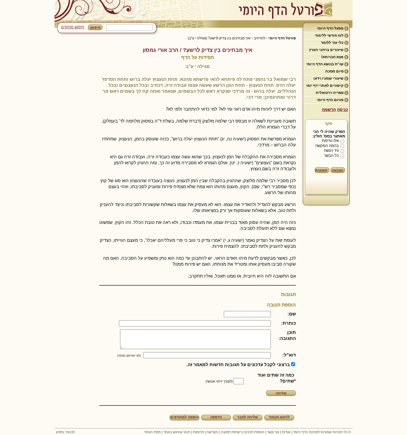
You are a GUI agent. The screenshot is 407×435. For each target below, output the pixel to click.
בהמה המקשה (327, 145)
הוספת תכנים (254, 432)
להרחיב (259, 38)
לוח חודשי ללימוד (329, 35)
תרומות (198, 432)
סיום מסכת (334, 71)
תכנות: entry (65, 432)
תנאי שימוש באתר (176, 432)
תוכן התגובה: (287, 335)
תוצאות (321, 170)
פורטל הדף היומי (282, 38)
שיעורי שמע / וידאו (328, 78)
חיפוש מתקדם (72, 27)
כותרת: (288, 323)
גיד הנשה (331, 150)
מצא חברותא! (332, 57)
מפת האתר (152, 432)
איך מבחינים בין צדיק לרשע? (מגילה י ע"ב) (219, 38)
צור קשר (273, 432)
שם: (292, 313)
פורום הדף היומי (330, 100)
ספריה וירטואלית (330, 93)
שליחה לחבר (247, 417)
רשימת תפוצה (231, 432)
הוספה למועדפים (184, 417)
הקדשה (212, 432)
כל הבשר (331, 155)
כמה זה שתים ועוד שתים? (275, 377)
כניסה (342, 109)
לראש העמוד (279, 417)
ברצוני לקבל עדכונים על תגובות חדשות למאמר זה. (238, 364)
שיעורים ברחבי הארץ (326, 50)
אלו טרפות (330, 140)
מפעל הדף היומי (330, 28)
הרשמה (329, 109)
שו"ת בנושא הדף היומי (325, 64)
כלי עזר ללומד (332, 43)
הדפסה (216, 417)
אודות (286, 432)
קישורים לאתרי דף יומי (325, 85)
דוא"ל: (289, 354)
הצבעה (337, 170)
